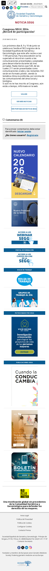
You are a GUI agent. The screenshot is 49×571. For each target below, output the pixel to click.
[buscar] (46, 6)
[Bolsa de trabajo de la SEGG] (24, 279)
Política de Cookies (25, 523)
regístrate (38, 4)
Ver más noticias (24, 101)
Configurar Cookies (24, 526)
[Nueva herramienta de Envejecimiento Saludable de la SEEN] (24, 429)
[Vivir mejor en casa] (24, 337)
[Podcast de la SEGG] (24, 214)
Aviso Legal (24, 515)
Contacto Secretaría (25, 541)
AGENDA (25, 7)
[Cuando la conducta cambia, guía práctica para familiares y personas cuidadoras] (24, 401)
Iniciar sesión (24, 131)
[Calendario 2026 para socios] (24, 171)
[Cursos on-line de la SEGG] (24, 259)
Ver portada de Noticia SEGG (24, 109)
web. (36, 86)
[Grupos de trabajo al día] (24, 298)
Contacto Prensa (24, 530)
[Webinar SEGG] (24, 237)
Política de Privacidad (25, 519)
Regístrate (32, 135)
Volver (24, 94)
